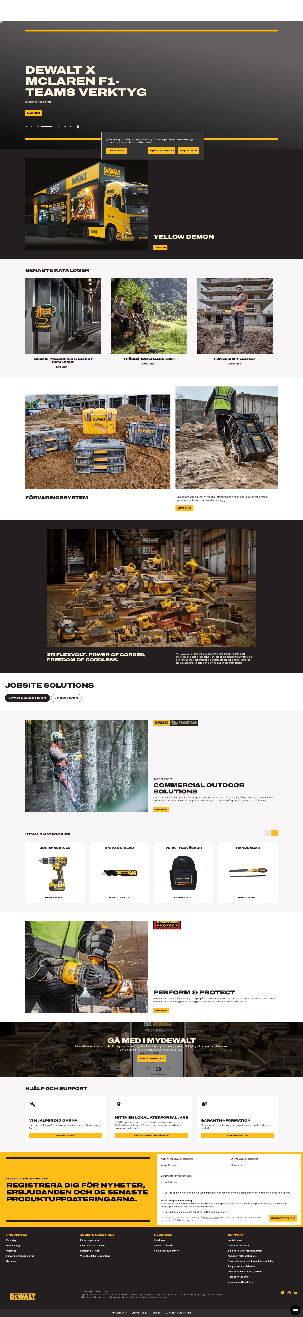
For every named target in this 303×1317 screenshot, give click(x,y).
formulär (189, 1220)
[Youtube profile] (295, 1292)
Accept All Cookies (188, 150)
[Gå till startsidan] (22, 1296)
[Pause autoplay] (78, 126)
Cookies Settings (117, 150)
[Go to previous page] (26, 126)
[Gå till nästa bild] (274, 833)
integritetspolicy (210, 1217)
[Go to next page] (70, 126)
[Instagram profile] (289, 1292)
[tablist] (151, 698)
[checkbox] (162, 1192)
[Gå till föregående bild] (267, 833)
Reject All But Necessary (162, 150)
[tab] (27, 698)
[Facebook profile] (282, 1292)
